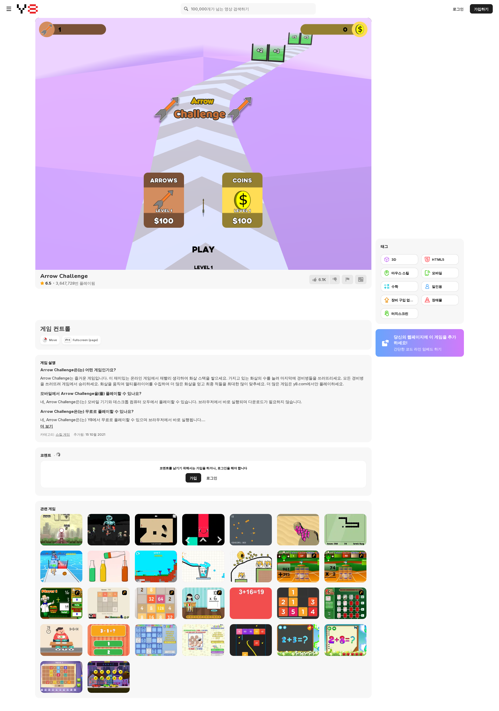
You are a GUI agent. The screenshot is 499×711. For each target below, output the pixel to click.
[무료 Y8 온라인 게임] (27, 9)
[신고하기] (347, 279)
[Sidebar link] (9, 9)
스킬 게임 (63, 434)
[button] (46, 426)
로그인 (458, 9)
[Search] (186, 9)
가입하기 (481, 9)
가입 (193, 478)
